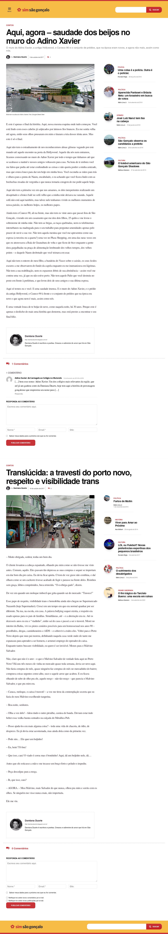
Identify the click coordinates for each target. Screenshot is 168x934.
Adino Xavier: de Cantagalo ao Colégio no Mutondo (38, 378)
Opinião (120, 115)
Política (121, 90)
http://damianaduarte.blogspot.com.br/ (36, 340)
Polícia (121, 67)
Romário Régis (122, 77)
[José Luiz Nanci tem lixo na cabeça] (108, 116)
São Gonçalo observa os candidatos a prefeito (132, 142)
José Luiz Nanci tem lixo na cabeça (131, 119)
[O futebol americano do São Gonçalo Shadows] (109, 162)
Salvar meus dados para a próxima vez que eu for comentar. (32, 436)
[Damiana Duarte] (8, 57)
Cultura (121, 160)
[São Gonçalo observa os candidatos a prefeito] (109, 140)
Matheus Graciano (123, 170)
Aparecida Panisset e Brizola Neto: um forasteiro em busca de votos (135, 95)
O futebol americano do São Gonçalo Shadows (134, 164)
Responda (19, 393)
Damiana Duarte (20, 57)
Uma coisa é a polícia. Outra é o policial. (135, 71)
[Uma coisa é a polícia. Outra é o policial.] (109, 69)
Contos (10, 25)
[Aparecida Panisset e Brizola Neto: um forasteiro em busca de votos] (109, 91)
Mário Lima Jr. (122, 102)
